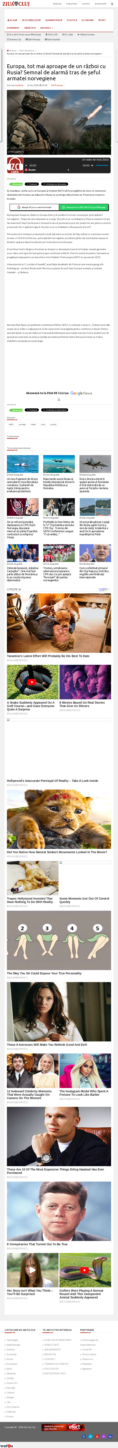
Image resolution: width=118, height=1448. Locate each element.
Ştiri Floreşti (34, 39)
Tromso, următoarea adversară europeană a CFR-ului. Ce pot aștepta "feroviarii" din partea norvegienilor (57, 574)
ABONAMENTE (52, 1349)
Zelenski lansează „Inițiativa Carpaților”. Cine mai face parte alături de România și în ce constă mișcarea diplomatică (22, 574)
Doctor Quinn (89, 1354)
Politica (11, 1349)
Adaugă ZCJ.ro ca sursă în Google (36, 207)
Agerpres (87, 1368)
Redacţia (57, 4)
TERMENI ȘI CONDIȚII (56, 1363)
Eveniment (13, 28)
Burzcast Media (70, 1443)
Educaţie (11, 1387)
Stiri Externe (27, 50)
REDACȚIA (50, 1354)
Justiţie (10, 1378)
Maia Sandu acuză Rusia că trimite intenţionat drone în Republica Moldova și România (58, 483)
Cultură (10, 1392)
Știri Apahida (53, 39)
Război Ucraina (87, 34)
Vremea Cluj (15, 39)
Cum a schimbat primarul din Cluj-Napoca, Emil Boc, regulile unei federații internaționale (94, 572)
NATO (11, 424)
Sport (102, 20)
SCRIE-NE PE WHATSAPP (57, 1340)
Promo (10, 1416)
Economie (88, 20)
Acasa (12, 50)
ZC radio (68, 34)
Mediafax (87, 1363)
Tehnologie (12, 1340)
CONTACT (49, 1359)
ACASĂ (13, 20)
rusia (43, 424)
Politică (72, 20)
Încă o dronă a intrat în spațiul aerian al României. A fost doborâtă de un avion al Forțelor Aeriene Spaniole (94, 485)
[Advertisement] (59, 299)
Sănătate (30, 28)
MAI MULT (45, 28)
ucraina (53, 424)
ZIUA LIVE (52, 34)
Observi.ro (87, 1359)
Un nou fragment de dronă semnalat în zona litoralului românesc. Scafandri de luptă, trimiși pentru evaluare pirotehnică (22, 485)
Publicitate (71, 4)
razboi (33, 424)
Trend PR (87, 1349)
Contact (86, 4)
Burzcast (56, 1443)
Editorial (11, 1411)
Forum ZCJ (12, 1383)
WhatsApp (101, 4)
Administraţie (53, 20)
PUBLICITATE (51, 1344)
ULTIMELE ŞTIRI (32, 20)
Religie (10, 1397)
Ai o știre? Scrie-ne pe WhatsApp (25, 34)
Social (10, 1359)
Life (9, 1402)
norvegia (22, 424)
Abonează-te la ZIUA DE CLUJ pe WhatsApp (85, 207)
